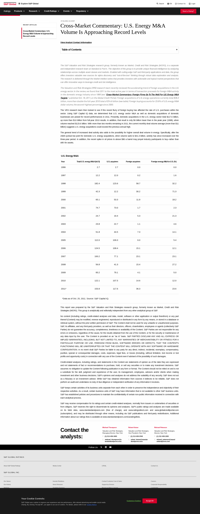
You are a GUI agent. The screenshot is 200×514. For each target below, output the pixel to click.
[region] (100, 501)
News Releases (58, 484)
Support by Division (108, 484)
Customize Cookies (134, 501)
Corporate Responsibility (159, 484)
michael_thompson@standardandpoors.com (113, 440)
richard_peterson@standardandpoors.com (166, 440)
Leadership (154, 488)
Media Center (57, 466)
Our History (7, 484)
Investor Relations (58, 481)
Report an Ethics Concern (110, 488)
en (171, 4)
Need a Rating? (188, 11)
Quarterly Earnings (59, 488)
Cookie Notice (92, 505)
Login (193, 4)
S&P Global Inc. (12, 472)
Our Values (7, 481)
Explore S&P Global (29, 4)
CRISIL (104, 466)
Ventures (6, 488)
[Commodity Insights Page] (101, 447)
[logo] (10, 3)
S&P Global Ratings (14, 457)
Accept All (149, 501)
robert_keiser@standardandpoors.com (139, 440)
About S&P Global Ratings (12, 466)
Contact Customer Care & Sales (112, 481)
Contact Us (181, 4)
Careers (153, 481)
